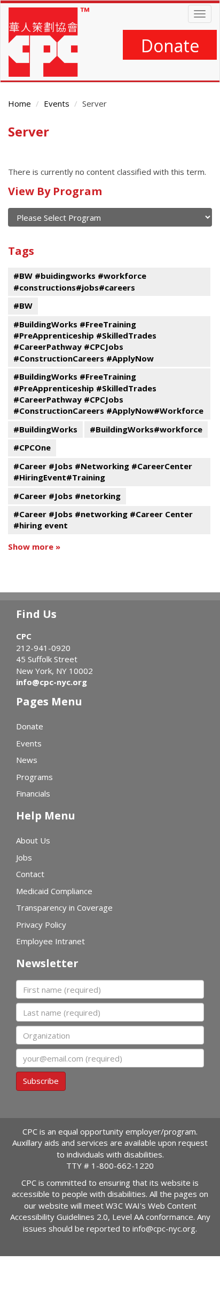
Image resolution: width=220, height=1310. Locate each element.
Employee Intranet (50, 941)
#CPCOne (32, 447)
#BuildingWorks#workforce (146, 429)
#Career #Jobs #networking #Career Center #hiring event (103, 520)
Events (56, 103)
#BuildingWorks (45, 429)
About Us (33, 840)
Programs (34, 776)
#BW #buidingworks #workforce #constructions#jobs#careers (79, 281)
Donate (170, 45)
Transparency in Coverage (64, 907)
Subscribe (41, 1080)
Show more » (34, 546)
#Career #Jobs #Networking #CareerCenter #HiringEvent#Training (102, 472)
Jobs (24, 857)
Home (19, 103)
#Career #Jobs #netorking (67, 496)
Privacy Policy (41, 924)
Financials (33, 793)
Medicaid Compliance (54, 891)
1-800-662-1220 (122, 1165)
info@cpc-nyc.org (51, 682)
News (26, 759)
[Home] (49, 42)
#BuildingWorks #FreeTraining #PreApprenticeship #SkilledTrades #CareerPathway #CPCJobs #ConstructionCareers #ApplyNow (84, 341)
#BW (23, 305)
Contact (30, 874)
